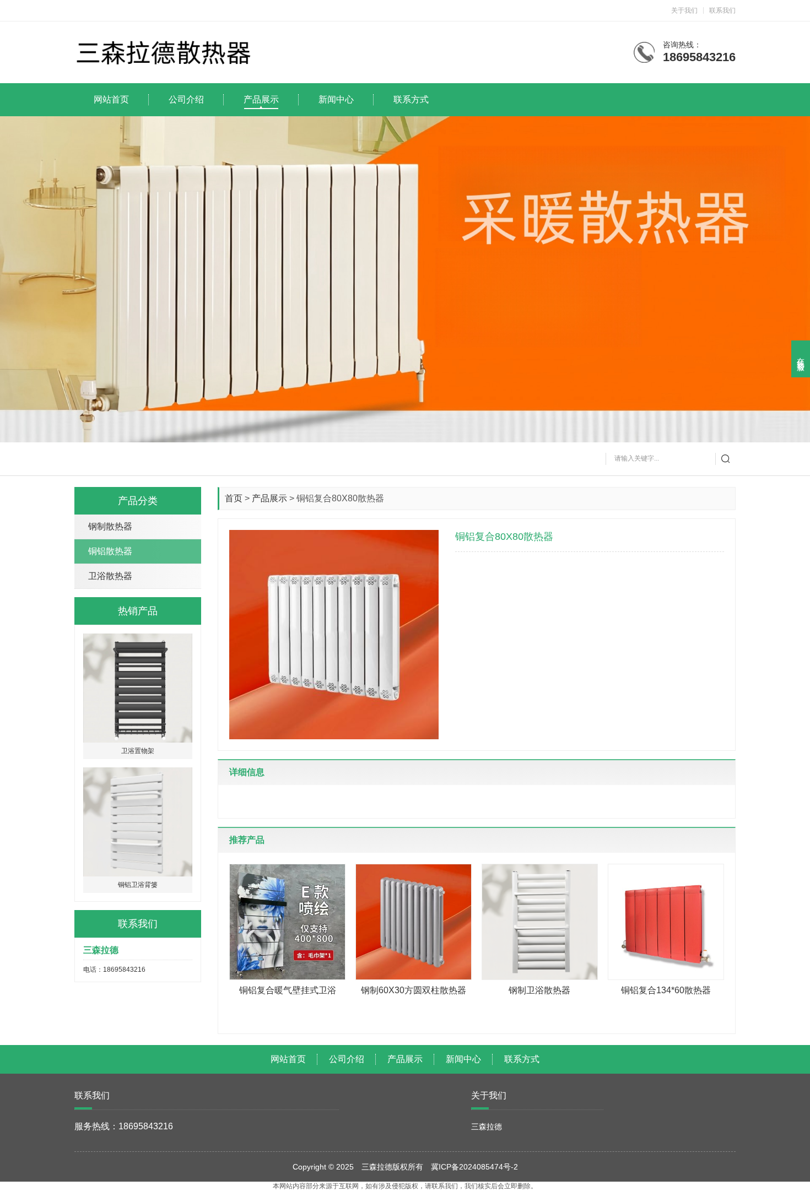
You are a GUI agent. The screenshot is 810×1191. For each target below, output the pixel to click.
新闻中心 (463, 1059)
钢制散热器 (110, 526)
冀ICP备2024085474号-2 (474, 1166)
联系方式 (521, 1059)
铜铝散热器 (110, 551)
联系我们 (722, 10)
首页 (233, 498)
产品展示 (269, 498)
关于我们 (684, 10)
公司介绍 (346, 1059)
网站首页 (288, 1059)
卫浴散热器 (110, 576)
